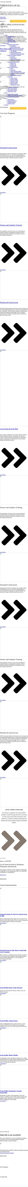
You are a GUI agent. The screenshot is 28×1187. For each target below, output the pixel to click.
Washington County (15, 84)
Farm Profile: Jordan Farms (8, 1021)
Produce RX (13, 66)
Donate (4, 1164)
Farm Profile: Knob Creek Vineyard (11, 987)
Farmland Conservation (12, 44)
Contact (5, 1162)
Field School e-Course (12, 94)
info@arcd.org (6, 1183)
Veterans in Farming (15, 60)
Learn (5, 92)
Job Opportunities (11, 41)
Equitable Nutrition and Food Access (11, 1172)
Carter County (13, 78)
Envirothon (13, 45)
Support (6, 105)
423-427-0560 (6, 1185)
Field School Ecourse (15, 59)
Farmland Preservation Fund (17, 48)
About (5, 35)
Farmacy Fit (13, 64)
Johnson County (14, 80)
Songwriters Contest (12, 90)
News (5, 98)
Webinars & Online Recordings (14, 95)
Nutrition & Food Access (13, 62)
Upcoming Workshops (12, 87)
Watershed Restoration (15, 52)
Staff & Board (10, 36)
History (9, 37)
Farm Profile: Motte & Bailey (9, 1055)
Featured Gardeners (12, 101)
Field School (13, 58)
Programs (6, 43)
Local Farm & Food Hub (9, 429)
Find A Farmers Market (15, 71)
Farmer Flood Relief (15, 47)
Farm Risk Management (13, 96)
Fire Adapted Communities (16, 49)
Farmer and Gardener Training (11, 225)
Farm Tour (12, 70)
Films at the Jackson (12, 88)
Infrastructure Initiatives (16, 75)
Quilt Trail (9, 76)
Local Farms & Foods (12, 67)
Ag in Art (12, 56)
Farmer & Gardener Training (14, 55)
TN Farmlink (13, 51)
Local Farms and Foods (8, 1174)
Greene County (14, 79)
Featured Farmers (11, 102)
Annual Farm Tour (11, 91)
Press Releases (10, 99)
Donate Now (22, 21)
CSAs (11, 68)
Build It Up (13, 63)
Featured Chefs (11, 103)
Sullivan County (14, 82)
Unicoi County (13, 83)
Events (4, 1160)
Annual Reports (11, 40)
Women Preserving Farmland (17, 54)
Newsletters (10, 39)
